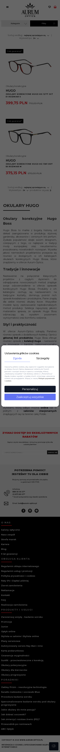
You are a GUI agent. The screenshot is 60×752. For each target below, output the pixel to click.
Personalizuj (30, 389)
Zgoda (17, 358)
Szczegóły (42, 358)
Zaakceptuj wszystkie (30, 397)
